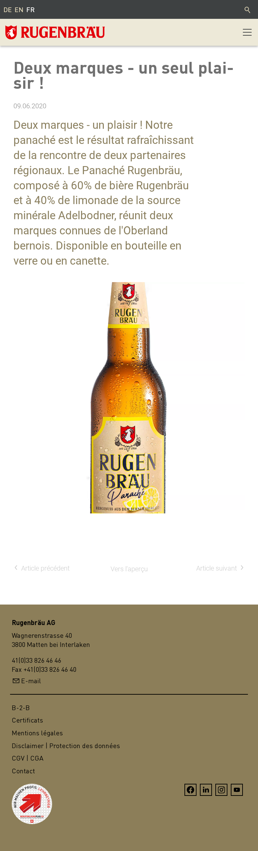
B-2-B (21, 707)
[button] (247, 32)
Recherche (248, 9)
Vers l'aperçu (129, 569)
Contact (23, 771)
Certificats (27, 720)
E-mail (31, 680)
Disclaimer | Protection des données (66, 745)
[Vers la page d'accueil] (39, 32)
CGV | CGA (27, 758)
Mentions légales (37, 733)
